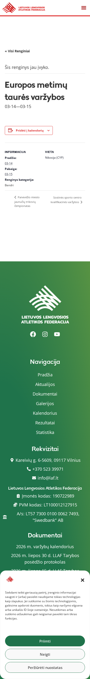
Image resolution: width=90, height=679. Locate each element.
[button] (82, 580)
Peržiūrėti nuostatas (45, 667)
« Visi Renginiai (17, 51)
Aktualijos (45, 384)
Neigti (45, 654)
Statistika (45, 432)
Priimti (45, 641)
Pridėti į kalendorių (30, 130)
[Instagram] (45, 334)
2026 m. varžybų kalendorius (45, 546)
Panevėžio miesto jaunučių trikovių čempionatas (27, 201)
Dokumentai (45, 394)
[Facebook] (33, 334)
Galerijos (45, 403)
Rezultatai (45, 423)
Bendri (9, 185)
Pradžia (45, 375)
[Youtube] (57, 334)
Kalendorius (45, 413)
